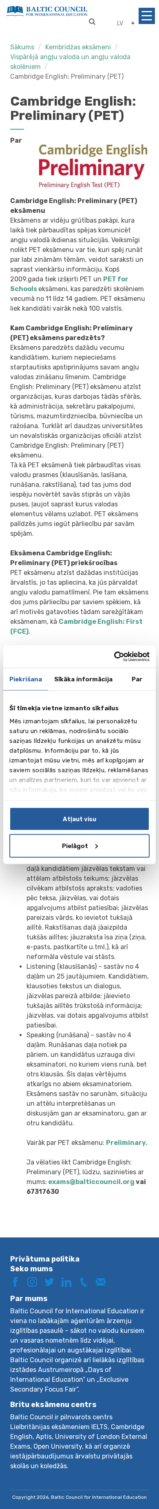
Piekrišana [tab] (25, 679)
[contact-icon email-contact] (103, 1281)
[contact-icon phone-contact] (86, 1281)
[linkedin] (69, 1281)
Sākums (22, 47)
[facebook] (18, 1281)
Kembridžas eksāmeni (78, 47)
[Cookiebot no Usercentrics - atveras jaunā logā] (114, 656)
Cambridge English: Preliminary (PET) (67, 76)
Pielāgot (75, 845)
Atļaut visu (79, 819)
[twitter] (52, 1281)
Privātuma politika (45, 1259)
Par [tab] (137, 679)
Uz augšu (136, 1475)
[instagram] (35, 1281)
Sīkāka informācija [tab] (83, 679)
